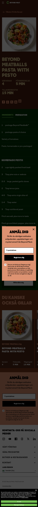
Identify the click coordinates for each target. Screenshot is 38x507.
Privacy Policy (21, 496)
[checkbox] (5, 265)
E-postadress (11, 250)
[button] (36, 490)
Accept (19, 501)
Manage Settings (19, 505)
